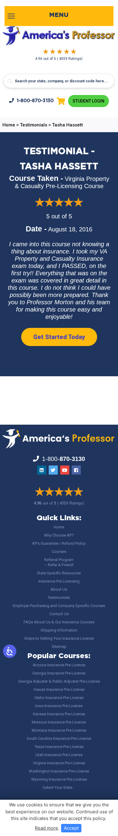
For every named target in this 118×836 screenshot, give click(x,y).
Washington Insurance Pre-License (59, 771)
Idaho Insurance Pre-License (59, 697)
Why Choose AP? (59, 535)
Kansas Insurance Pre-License (59, 714)
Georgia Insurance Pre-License (58, 673)
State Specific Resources (59, 573)
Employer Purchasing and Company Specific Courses (59, 605)
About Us (59, 589)
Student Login (88, 101)
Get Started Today (59, 337)
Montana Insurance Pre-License (59, 730)
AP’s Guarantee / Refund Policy (59, 543)
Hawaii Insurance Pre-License (59, 689)
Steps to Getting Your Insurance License (59, 638)
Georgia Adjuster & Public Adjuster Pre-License (59, 681)
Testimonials (59, 597)
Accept (71, 828)
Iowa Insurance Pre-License (59, 706)
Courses (59, 551)
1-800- (35, 101)
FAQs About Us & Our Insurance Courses (59, 622)
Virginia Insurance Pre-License (59, 763)
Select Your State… (59, 787)
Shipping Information (59, 630)
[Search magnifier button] (10, 81)
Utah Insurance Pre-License (59, 755)
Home (59, 527)
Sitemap (59, 646)
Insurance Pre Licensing (59, 581)
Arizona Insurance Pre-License (59, 665)
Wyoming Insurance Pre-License (59, 779)
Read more (46, 828)
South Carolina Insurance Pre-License (59, 738)
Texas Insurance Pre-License (59, 746)
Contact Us (59, 614)
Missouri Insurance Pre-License (59, 722)
